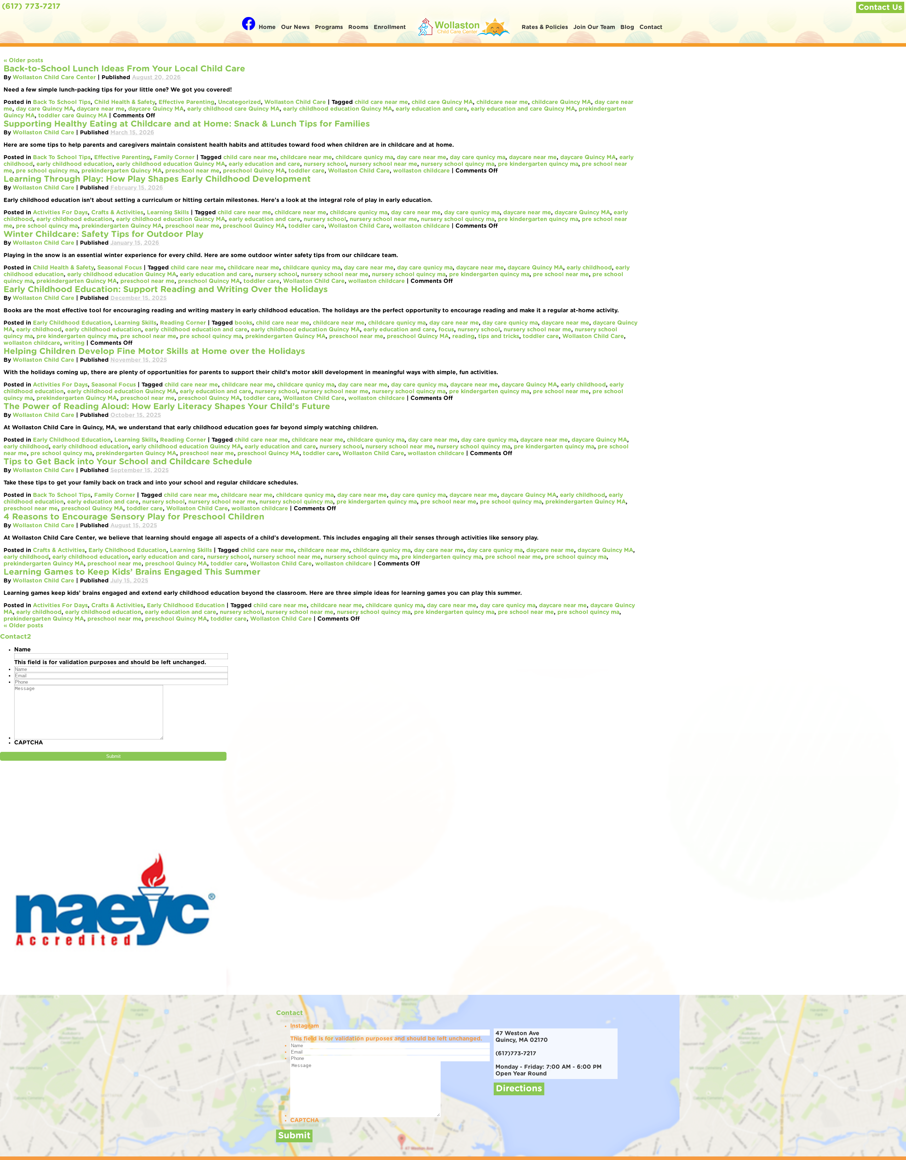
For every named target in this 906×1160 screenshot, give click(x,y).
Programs (329, 27)
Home (267, 27)
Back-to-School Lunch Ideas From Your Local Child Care (124, 69)
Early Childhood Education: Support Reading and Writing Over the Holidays (166, 289)
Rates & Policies (545, 27)
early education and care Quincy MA (523, 109)
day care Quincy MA (44, 109)
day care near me (421, 157)
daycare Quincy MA (156, 109)
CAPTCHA (28, 743)
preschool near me (192, 171)
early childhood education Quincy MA (337, 109)
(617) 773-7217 (31, 6)
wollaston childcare (421, 171)
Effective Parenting (186, 102)
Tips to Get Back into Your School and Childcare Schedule (128, 462)
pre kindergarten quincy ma (538, 164)
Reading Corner (183, 323)
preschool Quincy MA (254, 171)
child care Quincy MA (442, 102)
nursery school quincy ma (457, 164)
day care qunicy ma (477, 157)
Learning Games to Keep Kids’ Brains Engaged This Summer (132, 572)
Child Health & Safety (124, 102)
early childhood (589, 268)
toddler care (306, 171)
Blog (627, 27)
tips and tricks (498, 336)
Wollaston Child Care (295, 102)
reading (463, 336)
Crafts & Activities (117, 212)
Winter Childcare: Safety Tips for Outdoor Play (103, 234)
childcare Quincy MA (561, 102)
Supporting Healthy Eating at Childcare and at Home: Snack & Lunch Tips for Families (187, 124)
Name (22, 649)
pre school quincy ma (47, 171)
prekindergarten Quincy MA (121, 171)
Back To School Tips (62, 102)
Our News (295, 27)
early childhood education (74, 164)
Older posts (23, 60)
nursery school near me (383, 164)
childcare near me (502, 102)
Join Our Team (594, 27)
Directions (519, 1088)
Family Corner (174, 157)
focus (446, 329)
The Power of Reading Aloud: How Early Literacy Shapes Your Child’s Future (167, 406)
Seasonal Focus (119, 268)
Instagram (304, 1026)
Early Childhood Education (72, 323)
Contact (651, 27)
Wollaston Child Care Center (54, 77)
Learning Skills (168, 212)
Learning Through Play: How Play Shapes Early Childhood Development (157, 179)
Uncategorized (239, 102)
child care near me (381, 102)
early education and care (431, 109)
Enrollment (390, 27)
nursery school (325, 164)
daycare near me (101, 109)
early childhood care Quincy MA (233, 109)
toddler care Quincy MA (72, 115)
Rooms (358, 27)
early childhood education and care (196, 329)
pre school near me (561, 274)
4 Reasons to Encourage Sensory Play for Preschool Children (134, 517)
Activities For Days (60, 212)
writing (74, 343)
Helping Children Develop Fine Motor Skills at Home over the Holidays (154, 351)
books (243, 323)
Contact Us (880, 7)
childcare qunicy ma (364, 157)
